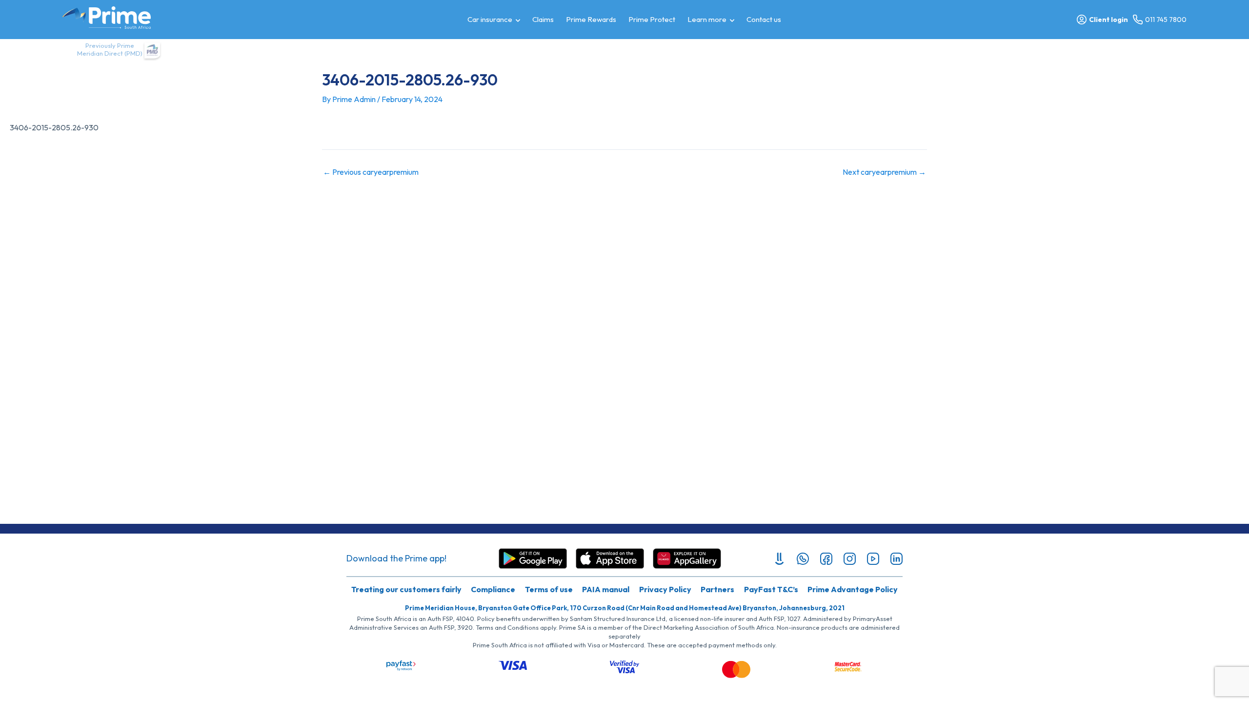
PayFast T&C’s (771, 589)
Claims (543, 19)
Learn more (706, 19)
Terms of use (549, 589)
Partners (717, 589)
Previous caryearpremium (371, 172)
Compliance (493, 589)
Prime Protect (651, 19)
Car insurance (489, 19)
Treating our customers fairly (406, 589)
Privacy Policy (665, 589)
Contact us (763, 19)
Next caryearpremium (884, 172)
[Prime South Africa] (106, 17)
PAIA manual (605, 589)
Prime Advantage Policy (852, 589)
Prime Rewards (591, 19)
